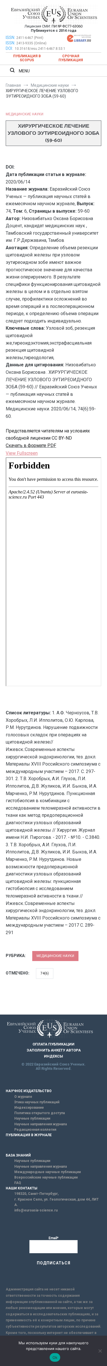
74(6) (45, 973)
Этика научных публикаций (36, 1102)
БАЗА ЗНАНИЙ (18, 1155)
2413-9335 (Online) (31, 43)
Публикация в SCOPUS (27, 58)
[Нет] (100, 1351)
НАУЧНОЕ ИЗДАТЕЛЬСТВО (29, 1091)
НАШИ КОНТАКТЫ (21, 1188)
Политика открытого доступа (39, 1113)
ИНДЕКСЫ (53, 1056)
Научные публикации (32, 1118)
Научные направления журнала (40, 1124)
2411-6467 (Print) (29, 38)
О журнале (23, 1097)
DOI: (10, 48)
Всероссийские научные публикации (46, 1177)
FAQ (17, 1183)
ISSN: (10, 37)
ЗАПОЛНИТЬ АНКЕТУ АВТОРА (54, 1050)
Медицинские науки (24, 114)
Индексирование (29, 1108)
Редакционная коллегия (35, 1130)
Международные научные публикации (47, 1172)
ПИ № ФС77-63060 (67, 26)
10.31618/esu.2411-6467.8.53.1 (40, 49)
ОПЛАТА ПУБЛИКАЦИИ (53, 1044)
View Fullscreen (22, 453)
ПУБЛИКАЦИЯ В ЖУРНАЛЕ (29, 1135)
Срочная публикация (70, 58)
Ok (55, 1357)
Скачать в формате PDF (31, 445)
